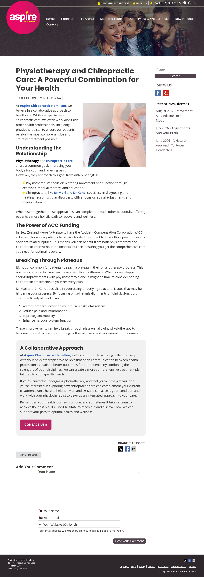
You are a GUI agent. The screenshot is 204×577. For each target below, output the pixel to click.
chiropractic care (59, 161)
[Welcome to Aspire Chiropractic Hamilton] (23, 33)
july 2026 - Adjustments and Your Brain (173, 130)
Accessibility (163, 566)
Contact (52, 24)
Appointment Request (115, 3)
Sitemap (192, 566)
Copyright (124, 566)
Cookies (151, 566)
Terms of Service (178, 566)
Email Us (141, 3)
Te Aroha (87, 19)
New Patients (184, 19)
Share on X (121, 449)
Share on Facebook (127, 449)
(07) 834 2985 (171, 3)
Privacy (142, 566)
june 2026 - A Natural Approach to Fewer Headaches (171, 145)
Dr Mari (60, 192)
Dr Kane (79, 192)
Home (50, 19)
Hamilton (67, 19)
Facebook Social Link (158, 93)
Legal (133, 566)
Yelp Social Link (166, 93)
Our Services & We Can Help (149, 19)
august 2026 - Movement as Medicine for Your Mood (174, 116)
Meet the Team (111, 19)
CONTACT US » (35, 424)
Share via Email (134, 449)
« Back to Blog (28, 454)
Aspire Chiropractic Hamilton (43, 105)
